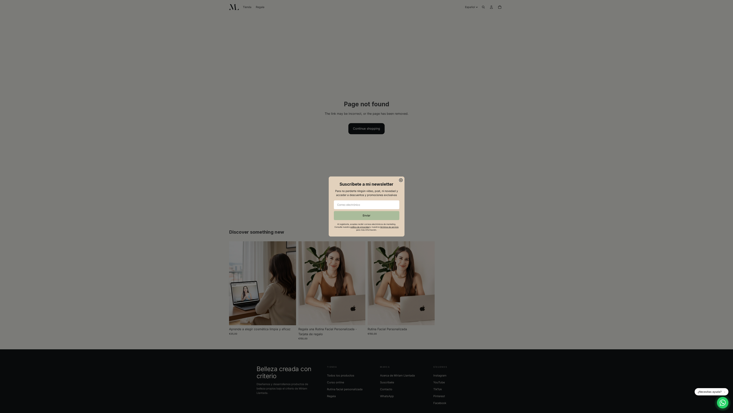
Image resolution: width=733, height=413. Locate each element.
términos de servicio (389, 227)
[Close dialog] (401, 180)
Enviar (366, 215)
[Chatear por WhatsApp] (722, 402)
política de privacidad (360, 227)
